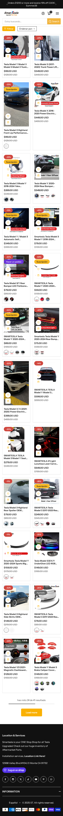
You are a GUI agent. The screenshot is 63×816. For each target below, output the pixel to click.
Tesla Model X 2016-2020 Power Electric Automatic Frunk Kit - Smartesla (45, 112)
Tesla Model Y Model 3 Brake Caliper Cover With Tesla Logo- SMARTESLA (45, 668)
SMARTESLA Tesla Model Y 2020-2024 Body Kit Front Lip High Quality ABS (16, 338)
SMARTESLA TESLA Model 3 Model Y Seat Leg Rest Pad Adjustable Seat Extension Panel (16, 457)
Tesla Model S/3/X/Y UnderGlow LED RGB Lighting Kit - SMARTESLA (44, 562)
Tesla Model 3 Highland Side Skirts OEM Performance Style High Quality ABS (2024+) (16, 615)
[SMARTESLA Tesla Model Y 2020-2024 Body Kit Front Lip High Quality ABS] (16, 320)
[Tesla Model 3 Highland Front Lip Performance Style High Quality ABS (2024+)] (16, 104)
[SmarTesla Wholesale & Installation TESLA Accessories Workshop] (11, 13)
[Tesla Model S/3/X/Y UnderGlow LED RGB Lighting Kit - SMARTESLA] (46, 544)
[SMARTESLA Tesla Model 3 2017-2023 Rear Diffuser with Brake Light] (46, 491)
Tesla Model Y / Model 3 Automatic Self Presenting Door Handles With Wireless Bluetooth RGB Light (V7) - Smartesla (16, 238)
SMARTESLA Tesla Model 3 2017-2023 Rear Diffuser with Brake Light (46, 509)
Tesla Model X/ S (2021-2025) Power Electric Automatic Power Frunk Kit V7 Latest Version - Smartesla (16, 410)
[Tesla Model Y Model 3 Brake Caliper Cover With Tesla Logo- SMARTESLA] (46, 651)
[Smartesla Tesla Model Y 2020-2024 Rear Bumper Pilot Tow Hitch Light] (46, 320)
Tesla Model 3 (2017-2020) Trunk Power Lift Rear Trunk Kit (45, 65)
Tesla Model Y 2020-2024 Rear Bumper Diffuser (44, 185)
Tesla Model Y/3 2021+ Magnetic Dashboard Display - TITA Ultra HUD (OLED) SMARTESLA (15, 668)
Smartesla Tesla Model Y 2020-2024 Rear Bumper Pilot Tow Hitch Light (46, 338)
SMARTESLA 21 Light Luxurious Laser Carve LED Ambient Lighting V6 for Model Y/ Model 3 (46, 462)
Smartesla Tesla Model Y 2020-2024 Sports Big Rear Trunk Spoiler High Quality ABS (16, 562)
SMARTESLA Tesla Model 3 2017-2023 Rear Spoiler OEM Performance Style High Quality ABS (46, 615)
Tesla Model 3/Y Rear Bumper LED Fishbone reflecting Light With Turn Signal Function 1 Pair (15, 284)
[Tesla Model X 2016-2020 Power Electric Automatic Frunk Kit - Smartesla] (46, 94)
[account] (43, 13)
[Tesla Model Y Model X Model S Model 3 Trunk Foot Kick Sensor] (16, 48)
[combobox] (24, 21)
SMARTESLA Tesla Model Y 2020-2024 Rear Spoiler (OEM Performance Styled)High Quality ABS (44, 284)
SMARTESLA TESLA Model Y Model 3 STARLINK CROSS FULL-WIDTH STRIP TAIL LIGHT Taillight (46, 391)
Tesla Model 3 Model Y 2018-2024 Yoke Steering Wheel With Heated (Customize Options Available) (15, 185)
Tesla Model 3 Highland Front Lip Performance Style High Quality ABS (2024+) (16, 131)
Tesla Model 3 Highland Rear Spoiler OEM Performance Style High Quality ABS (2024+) (16, 509)
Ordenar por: (26, 28)
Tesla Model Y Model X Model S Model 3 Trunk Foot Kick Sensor (15, 65)
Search (55, 21)
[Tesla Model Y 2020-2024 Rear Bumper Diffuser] (46, 167)
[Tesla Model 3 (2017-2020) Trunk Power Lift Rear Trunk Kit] (46, 48)
